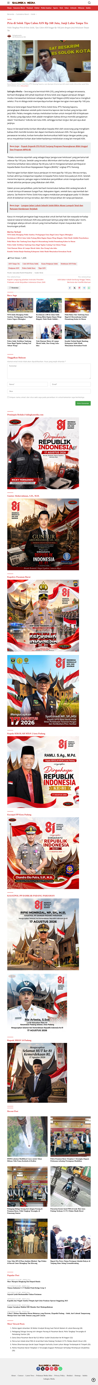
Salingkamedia (17, 35)
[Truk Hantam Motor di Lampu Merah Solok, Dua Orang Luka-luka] (49, 331)
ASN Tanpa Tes (14, 264)
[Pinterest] (47, 1369)
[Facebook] (38, 1369)
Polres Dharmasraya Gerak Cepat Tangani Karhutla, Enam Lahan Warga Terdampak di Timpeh (49, 1344)
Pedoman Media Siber (44, 1376)
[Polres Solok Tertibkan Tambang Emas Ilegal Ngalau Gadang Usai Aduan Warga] (20, 331)
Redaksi (70, 1376)
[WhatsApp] (60, 1369)
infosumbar (24, 86)
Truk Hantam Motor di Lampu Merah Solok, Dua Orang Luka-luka (32, 248)
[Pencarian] (89, 3)
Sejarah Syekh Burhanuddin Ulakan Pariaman (24, 1294)
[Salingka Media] (23, 2)
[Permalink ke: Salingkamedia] (9, 36)
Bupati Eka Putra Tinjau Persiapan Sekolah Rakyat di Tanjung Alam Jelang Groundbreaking (70, 1262)
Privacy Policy (59, 1376)
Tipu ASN (42, 268)
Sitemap (78, 1376)
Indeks (85, 1376)
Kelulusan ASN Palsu (68, 264)
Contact (21, 1376)
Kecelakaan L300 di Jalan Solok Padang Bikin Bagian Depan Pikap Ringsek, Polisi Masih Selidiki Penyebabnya (48, 238)
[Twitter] (43, 1369)
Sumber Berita (39, 273)
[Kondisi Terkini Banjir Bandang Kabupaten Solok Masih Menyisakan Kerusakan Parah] (78, 331)
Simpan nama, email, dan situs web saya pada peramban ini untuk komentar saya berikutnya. (47, 397)
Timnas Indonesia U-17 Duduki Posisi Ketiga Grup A (26, 1288)
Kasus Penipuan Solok (49, 264)
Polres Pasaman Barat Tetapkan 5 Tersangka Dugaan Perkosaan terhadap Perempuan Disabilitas (69, 1160)
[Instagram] (51, 1369)
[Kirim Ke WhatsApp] (89, 288)
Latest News (30, 1376)
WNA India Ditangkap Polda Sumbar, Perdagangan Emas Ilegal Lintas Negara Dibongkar (40, 235)
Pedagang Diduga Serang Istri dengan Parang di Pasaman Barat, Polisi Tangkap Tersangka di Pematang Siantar (24, 1211)
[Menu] (9, 3)
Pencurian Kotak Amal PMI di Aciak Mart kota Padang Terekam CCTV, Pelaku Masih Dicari (67, 1210)
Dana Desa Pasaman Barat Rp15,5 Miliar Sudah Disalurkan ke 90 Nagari (40, 1337)
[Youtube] (56, 1369)
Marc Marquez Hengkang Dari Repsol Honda (23, 1282)
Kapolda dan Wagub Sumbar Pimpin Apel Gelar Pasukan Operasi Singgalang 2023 (37, 1301)
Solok (9, 19)
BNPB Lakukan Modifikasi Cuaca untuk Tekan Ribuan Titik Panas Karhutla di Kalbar (24, 1160)
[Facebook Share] (70, 288)
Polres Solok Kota (28, 268)
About (13, 1376)
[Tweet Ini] (74, 288)
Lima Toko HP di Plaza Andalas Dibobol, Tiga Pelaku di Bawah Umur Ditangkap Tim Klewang (26, 1262)
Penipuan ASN (13, 268)
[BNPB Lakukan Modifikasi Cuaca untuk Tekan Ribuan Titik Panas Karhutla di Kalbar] (27, 1136)
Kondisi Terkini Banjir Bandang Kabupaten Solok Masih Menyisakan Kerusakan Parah (39, 251)
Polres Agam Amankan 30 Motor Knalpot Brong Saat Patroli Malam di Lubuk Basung (45, 1328)
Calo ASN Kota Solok (30, 264)
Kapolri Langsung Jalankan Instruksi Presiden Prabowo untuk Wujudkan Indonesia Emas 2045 (26, 279)
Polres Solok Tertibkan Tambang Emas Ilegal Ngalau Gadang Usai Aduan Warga (36, 245)
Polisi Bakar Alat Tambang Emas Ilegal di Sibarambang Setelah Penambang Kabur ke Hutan (41, 241)
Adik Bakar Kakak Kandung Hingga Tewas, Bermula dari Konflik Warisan (74, 279)
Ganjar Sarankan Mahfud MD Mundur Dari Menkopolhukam (30, 1307)
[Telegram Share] (84, 288)
